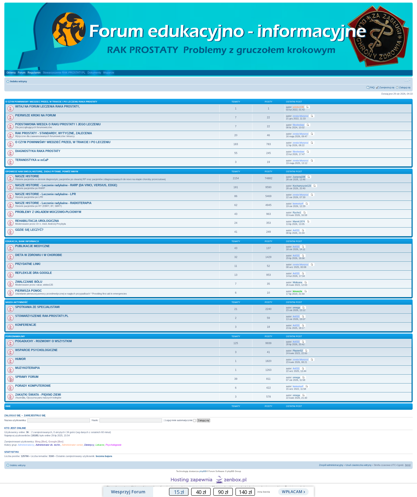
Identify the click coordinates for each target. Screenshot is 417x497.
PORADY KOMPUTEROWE (33, 385)
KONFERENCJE (25, 324)
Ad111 (296, 230)
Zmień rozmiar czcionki (407, 80)
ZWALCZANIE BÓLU (28, 281)
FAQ (372, 87)
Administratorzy (26, 444)
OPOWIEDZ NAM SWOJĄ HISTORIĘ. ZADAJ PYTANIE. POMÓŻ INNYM (41, 171)
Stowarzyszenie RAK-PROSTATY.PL (64, 72)
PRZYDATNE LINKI (27, 264)
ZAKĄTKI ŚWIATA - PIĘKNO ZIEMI (38, 394)
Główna (11, 72)
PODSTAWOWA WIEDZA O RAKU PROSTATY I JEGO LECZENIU (58, 124)
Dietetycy (89, 444)
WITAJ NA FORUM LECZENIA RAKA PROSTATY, (47, 106)
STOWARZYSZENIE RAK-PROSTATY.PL (41, 316)
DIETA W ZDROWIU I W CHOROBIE (38, 255)
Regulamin (34, 72)
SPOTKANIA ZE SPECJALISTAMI (37, 307)
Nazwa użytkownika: (15, 420)
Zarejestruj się (386, 87)
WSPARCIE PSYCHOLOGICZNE (36, 350)
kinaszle (297, 291)
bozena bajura (104, 456)
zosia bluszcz (300, 116)
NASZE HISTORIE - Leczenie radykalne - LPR (45, 194)
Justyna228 (299, 177)
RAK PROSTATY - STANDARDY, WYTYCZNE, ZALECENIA (53, 133)
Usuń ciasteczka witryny (359, 465)
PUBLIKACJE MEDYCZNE (32, 246)
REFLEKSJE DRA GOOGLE (33, 272)
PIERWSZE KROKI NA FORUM (35, 115)
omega (296, 307)
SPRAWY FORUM (26, 376)
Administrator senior (72, 444)
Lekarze (100, 444)
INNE (8, 406)
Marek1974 (299, 221)
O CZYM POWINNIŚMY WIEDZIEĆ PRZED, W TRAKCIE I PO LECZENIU (62, 142)
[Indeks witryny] (208, 68)
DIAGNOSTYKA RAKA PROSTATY (37, 151)
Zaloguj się (404, 87)
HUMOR (20, 359)
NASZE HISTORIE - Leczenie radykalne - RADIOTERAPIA (53, 203)
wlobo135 (298, 107)
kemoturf (298, 203)
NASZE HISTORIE (27, 176)
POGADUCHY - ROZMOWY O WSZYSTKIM (43, 341)
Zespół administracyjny (331, 465)
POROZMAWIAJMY (15, 336)
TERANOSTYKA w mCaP (31, 160)
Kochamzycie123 (302, 185)
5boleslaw (298, 125)
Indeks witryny (18, 81)
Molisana (297, 282)
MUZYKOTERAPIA (27, 368)
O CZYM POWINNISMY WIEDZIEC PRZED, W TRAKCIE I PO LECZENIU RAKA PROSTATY (51, 101)
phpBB (202, 471)
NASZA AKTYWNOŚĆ (16, 302)
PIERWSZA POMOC (28, 290)
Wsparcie (108, 72)
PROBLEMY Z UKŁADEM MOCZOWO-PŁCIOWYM (48, 212)
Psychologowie (113, 444)
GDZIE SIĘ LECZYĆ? (29, 229)
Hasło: (95, 420)
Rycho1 (297, 212)
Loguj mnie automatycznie (179, 420)
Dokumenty (94, 72)
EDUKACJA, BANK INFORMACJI (22, 241)
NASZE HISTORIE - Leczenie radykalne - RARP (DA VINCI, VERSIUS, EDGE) (66, 185)
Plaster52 (298, 350)
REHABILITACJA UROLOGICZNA (37, 221)
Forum (21, 72)
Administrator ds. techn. (48, 444)
